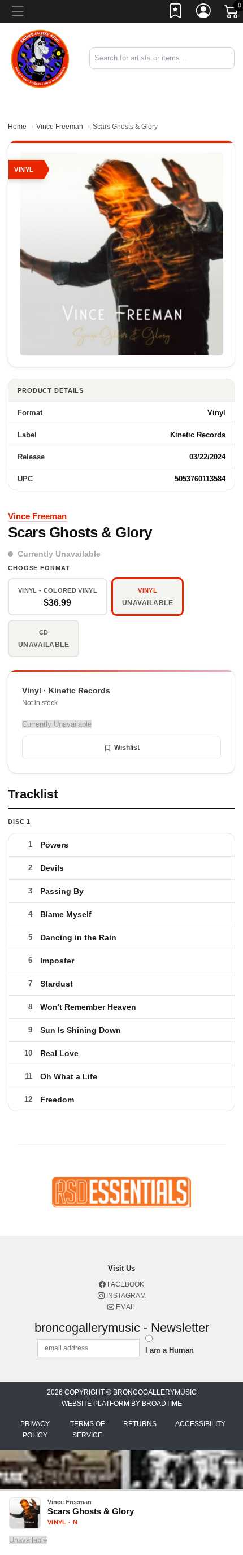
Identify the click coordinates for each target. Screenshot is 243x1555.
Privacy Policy (35, 1429)
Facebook (125, 1284)
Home (17, 127)
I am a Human (169, 1350)
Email (125, 1307)
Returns (140, 1424)
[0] (232, 13)
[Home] (40, 57)
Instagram (125, 1296)
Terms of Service (87, 1429)
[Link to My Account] (204, 13)
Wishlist (127, 748)
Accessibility (200, 1424)
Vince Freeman (59, 127)
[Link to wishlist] (176, 13)
